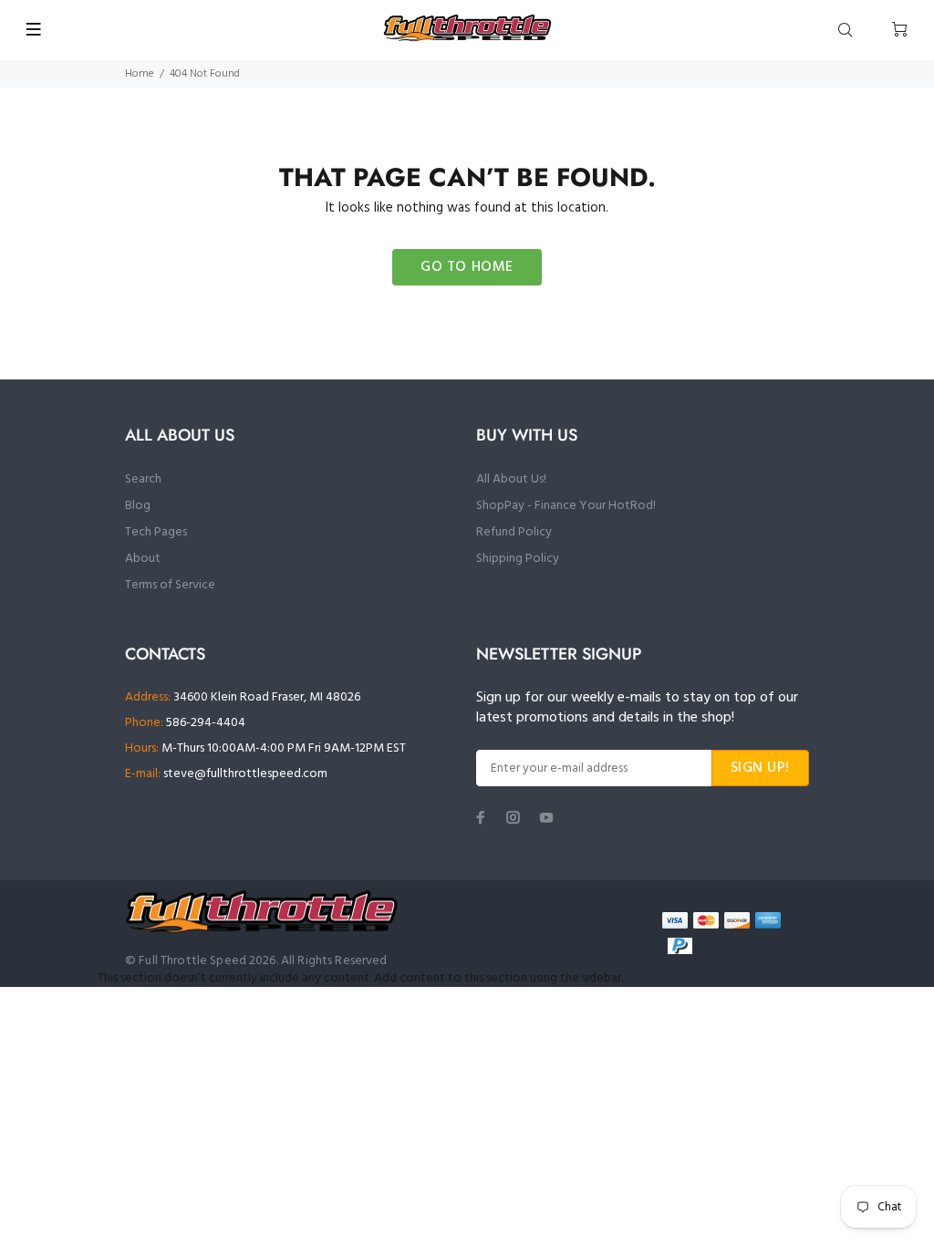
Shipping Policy (517, 558)
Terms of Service (170, 585)
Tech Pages (156, 532)
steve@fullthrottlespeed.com (245, 773)
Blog (137, 505)
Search (143, 479)
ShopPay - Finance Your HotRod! (566, 505)
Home (139, 74)
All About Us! (511, 479)
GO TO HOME (467, 267)
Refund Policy (514, 532)
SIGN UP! (760, 768)
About (143, 558)
